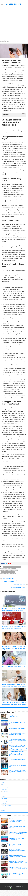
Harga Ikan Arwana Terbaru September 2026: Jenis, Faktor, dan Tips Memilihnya (17, 838)
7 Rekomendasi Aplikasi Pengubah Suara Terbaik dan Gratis (17, 733)
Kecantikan (8, 40)
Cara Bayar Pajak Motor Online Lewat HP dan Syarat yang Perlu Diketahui (18, 758)
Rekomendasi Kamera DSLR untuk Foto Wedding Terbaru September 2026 (17, 771)
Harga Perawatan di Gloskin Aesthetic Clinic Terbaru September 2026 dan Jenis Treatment (14, 628)
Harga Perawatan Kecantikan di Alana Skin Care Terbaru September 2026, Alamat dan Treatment (18, 832)
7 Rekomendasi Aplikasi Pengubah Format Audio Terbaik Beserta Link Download (17, 722)
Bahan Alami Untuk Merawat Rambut (12, 566)
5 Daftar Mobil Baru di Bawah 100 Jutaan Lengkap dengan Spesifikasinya (17, 844)
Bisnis (3, 782)
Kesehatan (5, 791)
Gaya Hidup (5, 787)
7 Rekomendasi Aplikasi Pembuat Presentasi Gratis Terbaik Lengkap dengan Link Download (17, 741)
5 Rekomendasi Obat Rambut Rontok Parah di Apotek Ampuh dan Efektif (18, 585)
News (3, 796)
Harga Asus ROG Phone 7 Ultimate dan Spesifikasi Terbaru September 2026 (17, 765)
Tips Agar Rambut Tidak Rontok (8, 573)
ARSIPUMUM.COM (12, 885)
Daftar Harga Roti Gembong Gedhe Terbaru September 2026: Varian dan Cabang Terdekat (17, 820)
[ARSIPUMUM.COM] (14, 4)
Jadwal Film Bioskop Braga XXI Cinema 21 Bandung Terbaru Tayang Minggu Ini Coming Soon (18, 863)
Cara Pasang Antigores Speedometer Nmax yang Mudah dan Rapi (17, 850)
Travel (3, 810)
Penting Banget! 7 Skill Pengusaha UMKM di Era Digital (17, 715)
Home (2, 40)
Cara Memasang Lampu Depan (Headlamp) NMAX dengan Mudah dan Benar (17, 826)
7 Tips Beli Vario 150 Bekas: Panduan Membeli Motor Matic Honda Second (18, 868)
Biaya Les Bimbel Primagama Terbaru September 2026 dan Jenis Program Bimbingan (17, 857)
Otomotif (4, 798)
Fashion (4, 784)
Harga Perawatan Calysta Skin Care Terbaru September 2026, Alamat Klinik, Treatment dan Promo (14, 648)
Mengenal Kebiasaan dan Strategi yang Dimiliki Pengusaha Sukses (17, 727)
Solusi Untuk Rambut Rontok (7, 572)
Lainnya (4, 794)
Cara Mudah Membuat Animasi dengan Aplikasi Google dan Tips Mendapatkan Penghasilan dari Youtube (17, 753)
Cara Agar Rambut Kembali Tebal (8, 568)
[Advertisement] (14, 24)
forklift (18, 885)
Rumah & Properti (6, 805)
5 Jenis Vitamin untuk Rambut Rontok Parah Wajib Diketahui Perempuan (10, 579)
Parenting (4, 801)
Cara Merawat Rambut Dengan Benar (9, 570)
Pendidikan (5, 803)
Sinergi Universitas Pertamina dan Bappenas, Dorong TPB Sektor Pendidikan (17, 875)
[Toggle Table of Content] (22, 114)
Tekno (3, 808)
